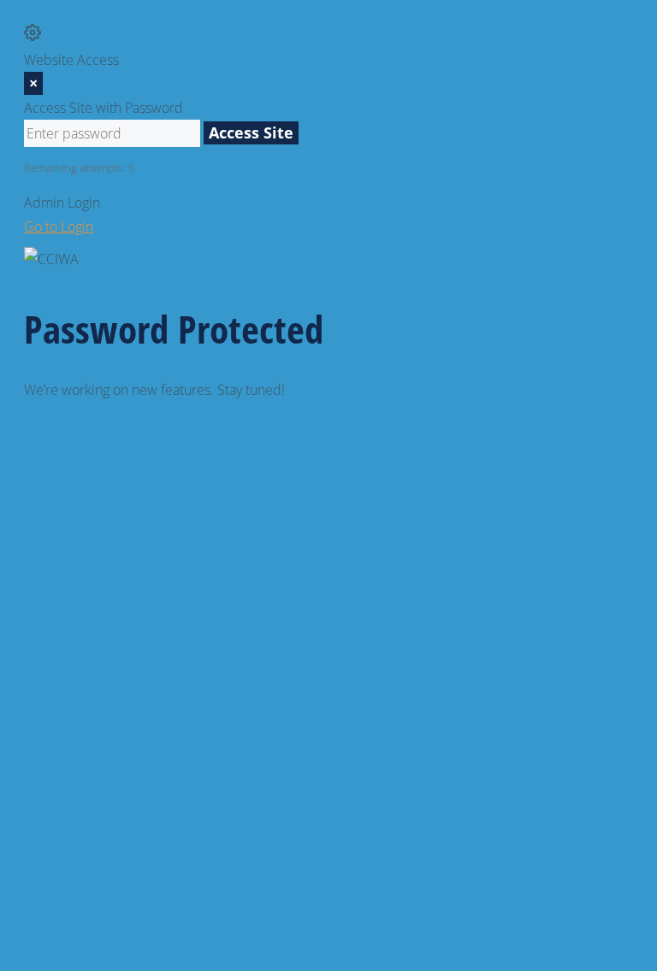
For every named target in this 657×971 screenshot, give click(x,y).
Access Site (251, 132)
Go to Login (58, 226)
